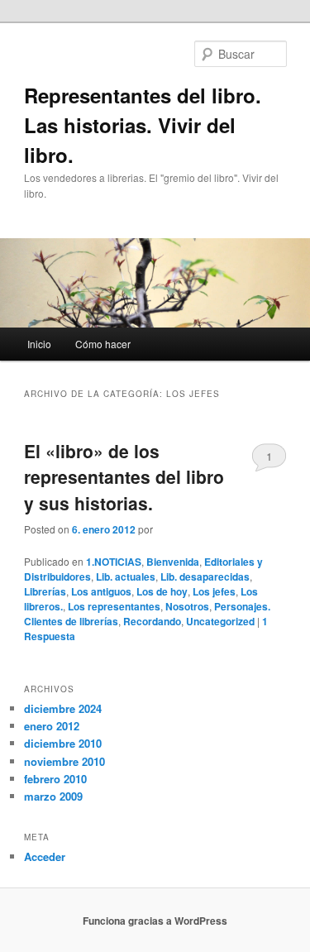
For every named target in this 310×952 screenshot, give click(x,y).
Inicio (39, 344)
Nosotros (187, 606)
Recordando (152, 621)
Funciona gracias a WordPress (155, 920)
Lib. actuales (125, 576)
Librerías (45, 591)
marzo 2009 (53, 796)
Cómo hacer (103, 344)
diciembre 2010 (63, 743)
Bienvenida (172, 561)
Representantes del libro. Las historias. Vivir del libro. (142, 125)
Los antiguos (101, 591)
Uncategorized (220, 621)
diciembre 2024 (63, 708)
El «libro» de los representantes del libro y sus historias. (124, 476)
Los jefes (214, 591)
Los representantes (114, 606)
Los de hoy (162, 591)
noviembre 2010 (64, 761)
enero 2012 (51, 726)
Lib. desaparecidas (205, 576)
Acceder (44, 856)
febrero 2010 (55, 779)
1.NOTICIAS (113, 561)
